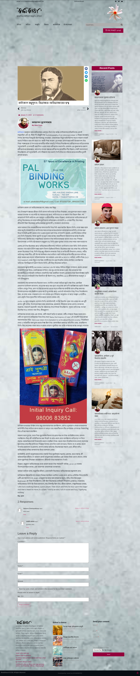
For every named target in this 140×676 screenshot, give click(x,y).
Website (20, 581)
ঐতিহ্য (19, 24)
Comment (21, 541)
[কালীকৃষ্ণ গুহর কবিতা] (57, 651)
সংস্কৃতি (37, 24)
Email (20, 574)
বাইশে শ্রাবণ (99, 164)
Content (95, 637)
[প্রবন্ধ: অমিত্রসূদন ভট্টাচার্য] (57, 662)
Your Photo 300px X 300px (101, 647)
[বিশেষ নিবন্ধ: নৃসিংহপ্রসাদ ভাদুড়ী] (57, 630)
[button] (79, 1)
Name (20, 566)
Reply (24, 514)
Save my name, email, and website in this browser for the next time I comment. (45, 589)
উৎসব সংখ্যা (68, 24)
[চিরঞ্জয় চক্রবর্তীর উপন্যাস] (57, 640)
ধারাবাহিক (56, 24)
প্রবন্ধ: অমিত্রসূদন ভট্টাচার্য (71, 658)
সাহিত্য (28, 24)
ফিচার (46, 24)
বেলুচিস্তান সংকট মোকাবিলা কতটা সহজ (105, 293)
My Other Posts (37, 125)
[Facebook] (115, 1)
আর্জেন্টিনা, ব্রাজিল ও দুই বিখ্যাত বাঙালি (104, 357)
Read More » (98, 131)
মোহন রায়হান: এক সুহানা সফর (106, 228)
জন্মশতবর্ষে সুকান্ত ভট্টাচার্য (105, 97)
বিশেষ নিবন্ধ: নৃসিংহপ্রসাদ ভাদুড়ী (73, 626)
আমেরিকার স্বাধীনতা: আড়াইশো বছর (107, 415)
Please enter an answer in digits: (29, 592)
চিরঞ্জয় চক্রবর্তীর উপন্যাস (71, 637)
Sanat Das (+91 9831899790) (74, 673)
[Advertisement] (70, 48)
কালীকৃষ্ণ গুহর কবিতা (70, 647)
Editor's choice (59, 622)
